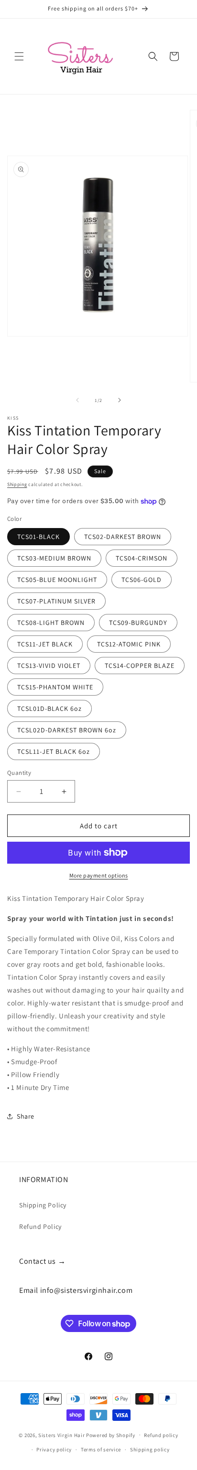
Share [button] (25, 1116)
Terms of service (101, 1449)
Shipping (17, 484)
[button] (19, 56)
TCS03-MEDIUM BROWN (54, 558)
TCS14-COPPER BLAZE (140, 665)
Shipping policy (150, 1449)
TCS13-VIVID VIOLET (48, 665)
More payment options (98, 875)
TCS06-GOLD (141, 579)
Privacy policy (54, 1449)
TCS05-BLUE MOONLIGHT (57, 579)
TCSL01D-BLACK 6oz (49, 708)
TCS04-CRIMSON (141, 558)
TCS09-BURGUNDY (138, 622)
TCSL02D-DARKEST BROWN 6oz (66, 730)
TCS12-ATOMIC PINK (129, 644)
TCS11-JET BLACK (45, 644)
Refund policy (161, 1435)
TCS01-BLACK (38, 536)
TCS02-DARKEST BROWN (122, 536)
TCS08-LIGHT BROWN (51, 622)
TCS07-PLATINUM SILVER (56, 601)
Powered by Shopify (110, 1434)
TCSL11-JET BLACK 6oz (53, 751)
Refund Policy (40, 1226)
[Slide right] (119, 400)
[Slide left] (77, 400)
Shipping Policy (42, 1205)
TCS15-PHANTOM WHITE (55, 687)
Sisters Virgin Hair (61, 1434)
